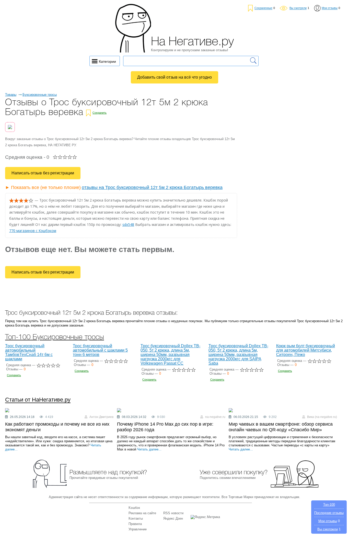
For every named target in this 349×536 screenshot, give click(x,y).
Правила (135, 524)
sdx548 (128, 224)
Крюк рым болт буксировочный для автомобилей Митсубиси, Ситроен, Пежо (305, 350)
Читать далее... (149, 449)
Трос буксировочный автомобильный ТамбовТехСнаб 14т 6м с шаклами (29, 352)
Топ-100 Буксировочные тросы (54, 337)
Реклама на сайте (142, 513)
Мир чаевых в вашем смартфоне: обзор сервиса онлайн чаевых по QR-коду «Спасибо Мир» (281, 427)
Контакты (136, 518)
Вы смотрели (327, 529)
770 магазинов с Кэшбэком (32, 230)
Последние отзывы (329, 513)
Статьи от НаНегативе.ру (38, 400)
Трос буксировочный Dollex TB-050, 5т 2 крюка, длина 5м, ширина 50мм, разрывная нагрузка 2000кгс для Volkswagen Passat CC (170, 354)
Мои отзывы (327, 521)
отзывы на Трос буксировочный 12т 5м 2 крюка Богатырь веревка (152, 187)
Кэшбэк (134, 508)
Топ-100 (329, 505)
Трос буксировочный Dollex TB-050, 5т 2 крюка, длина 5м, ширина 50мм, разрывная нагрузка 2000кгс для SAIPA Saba (238, 354)
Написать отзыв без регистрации (42, 173)
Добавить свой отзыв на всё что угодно (174, 77)
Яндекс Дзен (173, 518)
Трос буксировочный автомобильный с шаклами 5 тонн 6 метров (100, 350)
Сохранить (99, 112)
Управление (138, 529)
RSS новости (173, 513)
